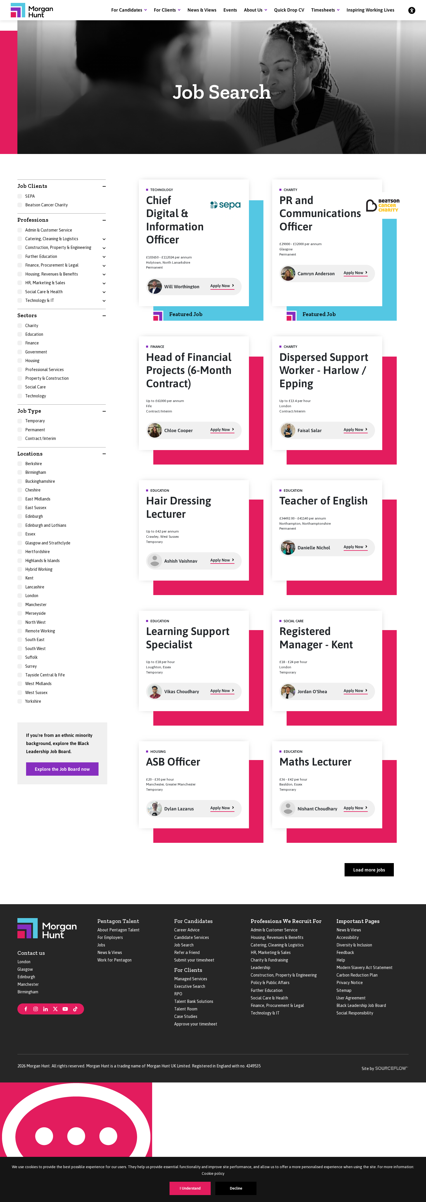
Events (230, 9)
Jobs (101, 945)
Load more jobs (369, 869)
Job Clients (32, 186)
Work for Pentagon (114, 960)
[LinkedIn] (45, 1008)
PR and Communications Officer (320, 213)
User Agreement (351, 998)
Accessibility (347, 937)
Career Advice (187, 930)
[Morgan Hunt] (32, 10)
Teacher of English (323, 500)
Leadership (260, 967)
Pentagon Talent (118, 921)
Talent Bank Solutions (193, 1001)
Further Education (267, 990)
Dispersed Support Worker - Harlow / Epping (323, 370)
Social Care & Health (269, 998)
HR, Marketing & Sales (271, 952)
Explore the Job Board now (62, 769)
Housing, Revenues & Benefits (277, 937)
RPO (178, 994)
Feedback (345, 952)
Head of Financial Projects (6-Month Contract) (189, 370)
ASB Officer (173, 761)
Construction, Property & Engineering (284, 975)
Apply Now (220, 285)
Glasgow (25, 969)
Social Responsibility (354, 1013)
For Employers (110, 937)
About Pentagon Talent (118, 930)
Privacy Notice (349, 982)
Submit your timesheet (194, 960)
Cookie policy (213, 1173)
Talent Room (185, 1009)
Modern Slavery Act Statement (364, 967)
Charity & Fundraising (269, 960)
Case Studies (185, 1016)
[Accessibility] (411, 10)
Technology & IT (265, 1013)
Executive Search (189, 986)
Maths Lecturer (315, 761)
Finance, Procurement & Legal (277, 1005)
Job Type (29, 411)
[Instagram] (35, 1008)
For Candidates (126, 9)
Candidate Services (191, 937)
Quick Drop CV (289, 9)
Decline (236, 1188)
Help (340, 960)
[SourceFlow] (392, 1068)
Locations (30, 453)
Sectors (27, 315)
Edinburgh (26, 977)
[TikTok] (75, 1008)
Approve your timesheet (195, 1024)
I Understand (190, 1188)
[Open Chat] (76, 1142)
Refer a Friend (187, 952)
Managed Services (190, 979)
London (23, 961)
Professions (32, 219)
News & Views (201, 9)
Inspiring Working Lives (370, 9)
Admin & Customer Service (274, 930)
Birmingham (27, 992)
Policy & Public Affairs (270, 982)
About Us (253, 9)
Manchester (28, 984)
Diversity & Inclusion (354, 945)
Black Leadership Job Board (361, 1005)
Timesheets (323, 9)
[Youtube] (65, 1008)
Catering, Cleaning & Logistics (277, 945)
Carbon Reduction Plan (357, 975)
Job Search (184, 945)
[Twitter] (55, 1008)
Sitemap (344, 990)
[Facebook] (25, 1008)
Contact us (31, 953)
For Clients (165, 9)
